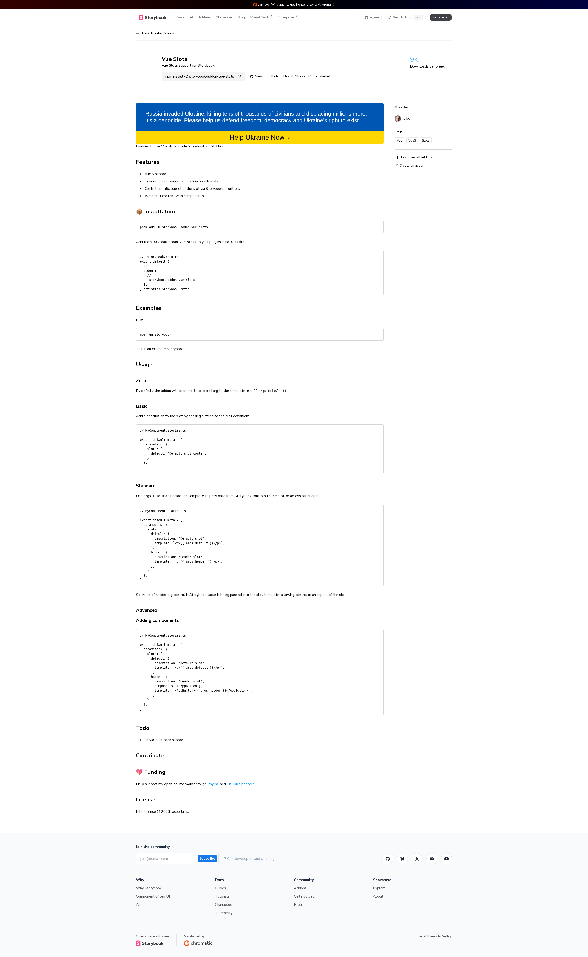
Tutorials (222, 896)
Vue (399, 140)
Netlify (446, 936)
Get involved (304, 896)
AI (191, 17)
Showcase (224, 17)
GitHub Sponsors (240, 784)
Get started (321, 76)
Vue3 (412, 140)
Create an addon (412, 165)
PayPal (213, 784)
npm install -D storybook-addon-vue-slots (199, 76)
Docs (180, 17)
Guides (220, 888)
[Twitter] (417, 858)
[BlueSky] (402, 858)
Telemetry (223, 912)
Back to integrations (158, 33)
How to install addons (416, 157)
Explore (379, 888)
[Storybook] (431, 858)
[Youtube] (446, 858)
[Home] (152, 17)
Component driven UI (153, 896)
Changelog (223, 904)
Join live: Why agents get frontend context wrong (294, 4)
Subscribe (207, 858)
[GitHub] (387, 858)
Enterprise (285, 17)
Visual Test (259, 17)
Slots (426, 140)
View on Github (266, 76)
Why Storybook (149, 888)
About (378, 896)
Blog (241, 17)
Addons (204, 17)
